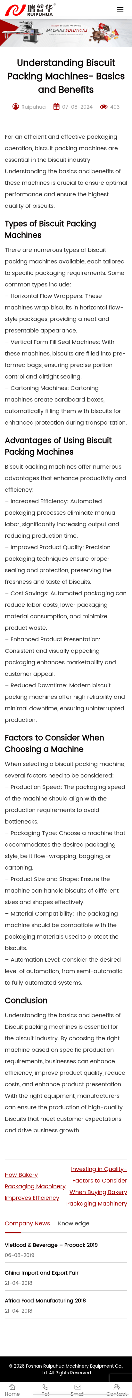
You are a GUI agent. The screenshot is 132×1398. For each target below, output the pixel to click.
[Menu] (120, 9)
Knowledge (73, 1223)
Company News (27, 1223)
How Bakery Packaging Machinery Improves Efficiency (35, 1186)
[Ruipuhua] (30, 9)
